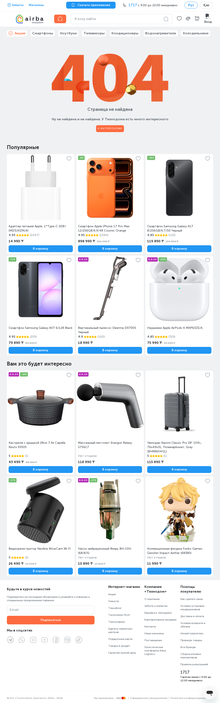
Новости (113, 601)
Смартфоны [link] (42, 33)
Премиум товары (191, 640)
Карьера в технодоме (157, 612)
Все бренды (188, 647)
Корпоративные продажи (160, 619)
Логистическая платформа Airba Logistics (155, 651)
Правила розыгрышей (194, 664)
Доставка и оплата (192, 616)
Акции (112, 594)
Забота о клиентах (156, 605)
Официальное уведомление (149, 698)
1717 (184, 672)
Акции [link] (20, 33)
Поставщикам (153, 640)
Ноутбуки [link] (68, 33)
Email (14, 610)
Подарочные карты (120, 638)
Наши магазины (154, 633)
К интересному (110, 128)
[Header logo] (28, 19)
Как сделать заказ (191, 599)
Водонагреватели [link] (160, 33)
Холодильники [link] (195, 33)
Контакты (150, 626)
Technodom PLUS (119, 614)
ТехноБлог (115, 608)
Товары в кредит (119, 645)
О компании (152, 599)
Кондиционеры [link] (125, 33)
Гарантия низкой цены (122, 652)
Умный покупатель (191, 633)
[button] (179, 19)
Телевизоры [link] (94, 33)
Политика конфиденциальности (191, 698)
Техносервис (116, 621)
